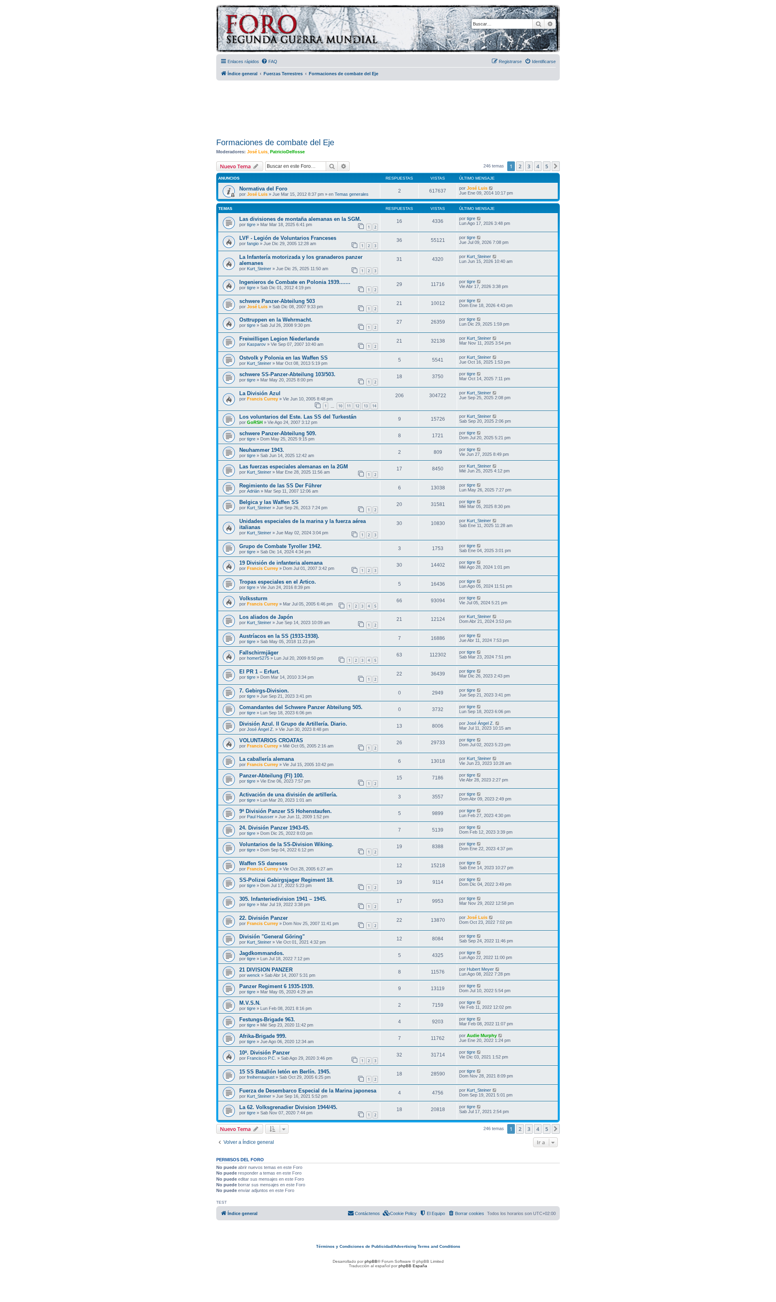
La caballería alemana (266, 759)
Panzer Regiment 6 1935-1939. (276, 986)
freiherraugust (260, 1077)
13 (366, 406)
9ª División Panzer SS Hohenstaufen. (285, 811)
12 (357, 406)
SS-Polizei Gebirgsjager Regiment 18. (286, 880)
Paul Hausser (260, 816)
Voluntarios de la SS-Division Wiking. (286, 844)
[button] (556, 166)
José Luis (257, 151)
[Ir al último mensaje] (491, 188)
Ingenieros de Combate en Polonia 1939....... (294, 282)
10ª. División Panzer (264, 1053)
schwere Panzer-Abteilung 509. (277, 433)
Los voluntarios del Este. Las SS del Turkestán (297, 417)
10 (340, 406)
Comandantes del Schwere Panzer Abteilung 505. (301, 707)
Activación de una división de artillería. (288, 795)
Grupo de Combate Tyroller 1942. (280, 546)
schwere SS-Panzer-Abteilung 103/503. (287, 374)
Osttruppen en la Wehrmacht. (275, 320)
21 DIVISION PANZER (266, 970)
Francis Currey (262, 398)
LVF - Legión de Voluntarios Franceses (287, 238)
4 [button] (537, 166)
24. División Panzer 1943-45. (274, 828)
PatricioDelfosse (287, 151)
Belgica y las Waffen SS (269, 502)
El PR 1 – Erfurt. (259, 672)
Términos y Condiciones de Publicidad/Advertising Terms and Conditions (388, 1246)
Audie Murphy (482, 1035)
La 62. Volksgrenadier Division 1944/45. (288, 1107)
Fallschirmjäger (258, 653)
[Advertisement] (388, 106)
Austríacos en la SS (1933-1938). (279, 636)
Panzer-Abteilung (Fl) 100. (271, 776)
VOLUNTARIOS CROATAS (271, 740)
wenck (253, 975)
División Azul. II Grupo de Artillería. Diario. (293, 724)
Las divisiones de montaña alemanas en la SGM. (300, 219)
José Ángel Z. (260, 729)
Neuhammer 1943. (261, 450)
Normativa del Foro (263, 189)
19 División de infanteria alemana (281, 563)
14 (374, 406)
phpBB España (413, 1266)
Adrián (253, 491)
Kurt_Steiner (259, 268)
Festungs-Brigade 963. (267, 1019)
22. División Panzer (263, 918)
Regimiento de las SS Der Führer (280, 486)
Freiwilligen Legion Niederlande (279, 339)
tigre (251, 224)
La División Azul (259, 393)
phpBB (371, 1261)
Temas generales (352, 194)
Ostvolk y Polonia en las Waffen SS (283, 358)
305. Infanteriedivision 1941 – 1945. (283, 899)
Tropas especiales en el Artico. (277, 582)
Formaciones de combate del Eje (275, 142)
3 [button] (528, 166)
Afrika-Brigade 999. (263, 1036)
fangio (253, 243)
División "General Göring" (272, 937)
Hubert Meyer (480, 969)
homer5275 (258, 658)
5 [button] (546, 166)
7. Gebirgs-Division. (264, 691)
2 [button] (520, 166)
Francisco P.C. (261, 1058)
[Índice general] (333, 30)
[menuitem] (269, 61)
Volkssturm (253, 598)
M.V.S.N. (250, 1003)
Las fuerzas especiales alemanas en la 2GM (293, 467)
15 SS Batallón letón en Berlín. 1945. (285, 1072)
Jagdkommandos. (261, 953)
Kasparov (256, 344)
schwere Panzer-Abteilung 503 (277, 301)
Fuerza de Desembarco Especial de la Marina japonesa (307, 1091)
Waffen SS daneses (263, 863)
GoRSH (255, 422)
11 (349, 406)
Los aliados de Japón (266, 617)
